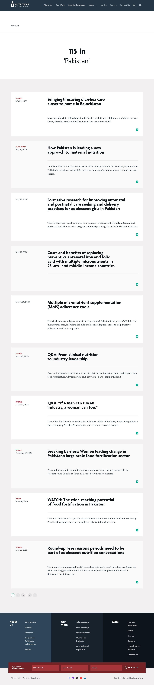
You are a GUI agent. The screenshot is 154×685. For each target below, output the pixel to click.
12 (30, 595)
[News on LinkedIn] (84, 678)
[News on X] (77, 678)
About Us (48, 5)
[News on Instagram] (73, 678)
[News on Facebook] (69, 678)
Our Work (60, 5)
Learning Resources (76, 5)
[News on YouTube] (80, 678)
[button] (134, 5)
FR (140, 5)
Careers (113, 5)
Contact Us (125, 5)
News (91, 5)
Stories (104, 5)
